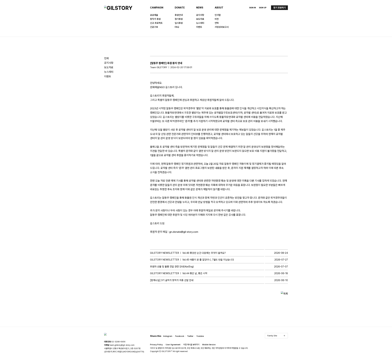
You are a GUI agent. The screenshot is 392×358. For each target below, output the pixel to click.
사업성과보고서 (222, 27)
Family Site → (276, 336)
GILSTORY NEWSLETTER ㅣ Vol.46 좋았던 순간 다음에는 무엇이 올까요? (188, 252)
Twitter (190, 336)
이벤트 (199, 27)
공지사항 (200, 15)
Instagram (167, 336)
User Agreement (173, 344)
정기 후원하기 (279, 7)
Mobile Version (209, 344)
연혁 (217, 23)
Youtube (200, 336)
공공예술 (154, 15)
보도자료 (200, 19)
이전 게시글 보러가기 (191, 344)
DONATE (180, 7)
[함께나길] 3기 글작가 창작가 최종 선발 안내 (171, 280)
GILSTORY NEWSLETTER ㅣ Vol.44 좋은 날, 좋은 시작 (178, 273)
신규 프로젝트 (156, 23)
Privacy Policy (156, 344)
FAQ (177, 27)
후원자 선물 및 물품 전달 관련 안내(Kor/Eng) (172, 266)
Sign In (252, 8)
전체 (106, 58)
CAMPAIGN (156, 7)
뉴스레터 (200, 23)
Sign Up (262, 8)
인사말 (218, 15)
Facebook (179, 336)
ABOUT (219, 7)
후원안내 (179, 15)
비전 (217, 19)
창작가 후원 (155, 19)
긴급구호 (154, 27)
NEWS (199, 7)
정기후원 (179, 19)
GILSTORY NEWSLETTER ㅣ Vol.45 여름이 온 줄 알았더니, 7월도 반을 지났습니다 (192, 259)
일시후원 (179, 23)
